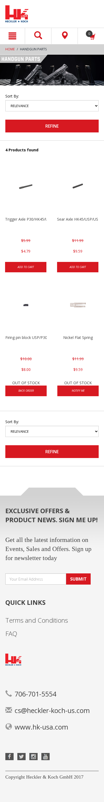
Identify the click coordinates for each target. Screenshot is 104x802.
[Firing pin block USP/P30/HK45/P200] (26, 308)
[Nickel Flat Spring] (78, 308)
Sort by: (12, 96)
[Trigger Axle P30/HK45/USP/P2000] (25, 190)
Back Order (26, 390)
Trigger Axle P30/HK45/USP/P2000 (25, 219)
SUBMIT (78, 579)
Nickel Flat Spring (78, 337)
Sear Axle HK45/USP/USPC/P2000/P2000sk (77, 219)
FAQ (11, 633)
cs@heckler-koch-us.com (52, 710)
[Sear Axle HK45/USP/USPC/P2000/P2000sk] (77, 190)
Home (10, 49)
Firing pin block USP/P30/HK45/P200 (26, 337)
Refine (52, 126)
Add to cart (26, 267)
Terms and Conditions (36, 620)
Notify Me (78, 390)
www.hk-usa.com (41, 726)
